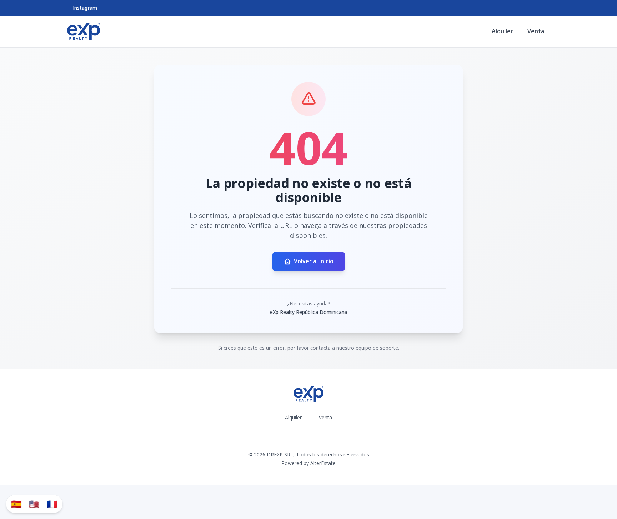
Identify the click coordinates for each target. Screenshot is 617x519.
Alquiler (502, 31)
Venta (535, 31)
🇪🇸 (16, 504)
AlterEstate (323, 463)
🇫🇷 (52, 504)
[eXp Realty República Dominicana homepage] (83, 31)
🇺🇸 (34, 504)
